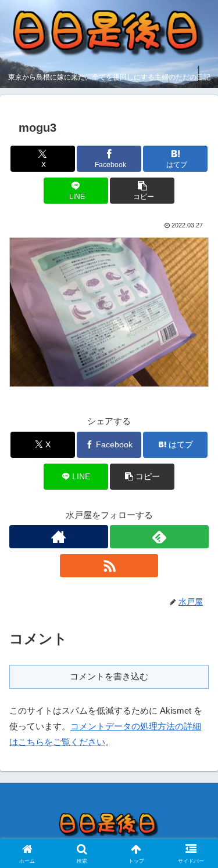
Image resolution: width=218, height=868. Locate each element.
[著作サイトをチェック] (58, 536)
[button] (142, 191)
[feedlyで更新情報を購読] (159, 536)
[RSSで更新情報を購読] (109, 565)
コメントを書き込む (109, 676)
